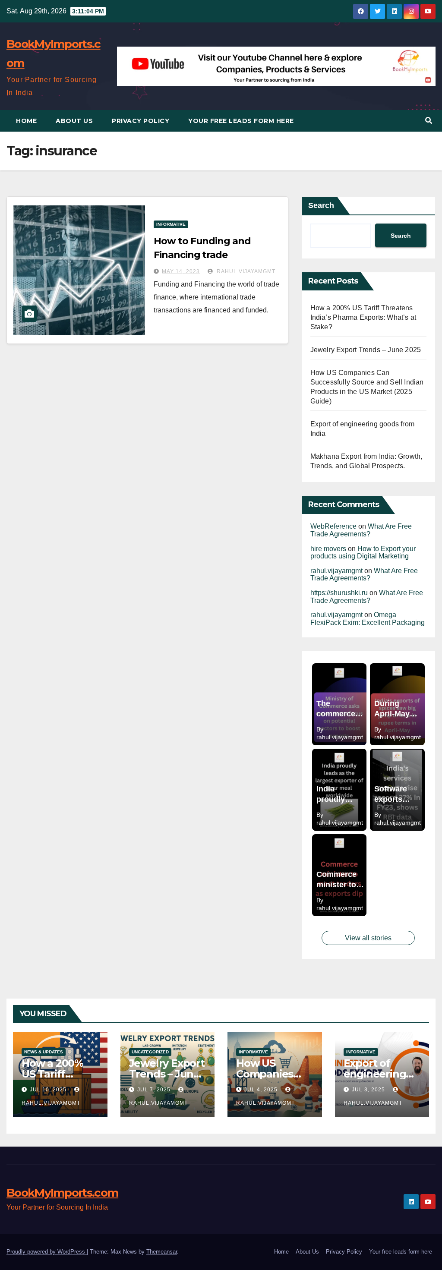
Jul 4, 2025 (261, 1090)
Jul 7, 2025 (153, 1090)
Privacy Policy (140, 121)
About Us (74, 121)
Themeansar (161, 1251)
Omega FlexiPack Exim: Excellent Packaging (367, 618)
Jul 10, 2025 (48, 1090)
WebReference (333, 526)
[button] (428, 120)
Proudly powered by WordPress (46, 1251)
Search (321, 205)
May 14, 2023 (181, 271)
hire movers (328, 548)
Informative (171, 224)
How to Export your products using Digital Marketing (363, 552)
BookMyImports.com (62, 1193)
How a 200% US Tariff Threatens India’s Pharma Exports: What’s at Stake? (363, 317)
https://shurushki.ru (339, 592)
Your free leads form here (241, 121)
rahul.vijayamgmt (245, 271)
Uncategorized (150, 1051)
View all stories (368, 938)
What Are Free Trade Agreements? (361, 530)
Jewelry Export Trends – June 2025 (365, 349)
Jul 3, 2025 (368, 1090)
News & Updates (43, 1051)
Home (26, 121)
